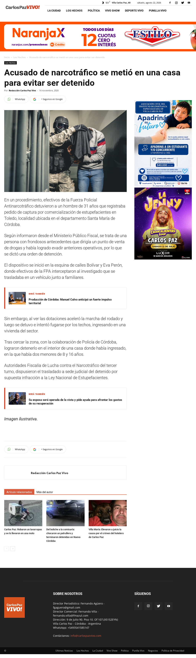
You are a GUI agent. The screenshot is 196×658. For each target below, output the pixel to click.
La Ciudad (54, 10)
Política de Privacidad (173, 650)
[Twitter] (182, 2)
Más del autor (45, 492)
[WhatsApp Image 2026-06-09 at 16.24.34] (163, 258)
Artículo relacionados (19, 492)
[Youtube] (189, 2)
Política (94, 10)
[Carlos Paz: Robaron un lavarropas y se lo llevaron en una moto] (23, 513)
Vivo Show (112, 10)
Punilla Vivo (158, 10)
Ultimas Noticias (64, 650)
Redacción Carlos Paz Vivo (22, 90)
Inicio (7, 57)
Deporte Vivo (134, 10)
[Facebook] (170, 2)
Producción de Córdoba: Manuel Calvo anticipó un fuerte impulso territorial (70, 301)
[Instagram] (176, 2)
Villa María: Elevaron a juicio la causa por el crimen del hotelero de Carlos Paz (106, 533)
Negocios (153, 650)
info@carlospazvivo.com (85, 635)
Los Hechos (74, 10)
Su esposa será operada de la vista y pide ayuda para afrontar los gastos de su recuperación (75, 401)
